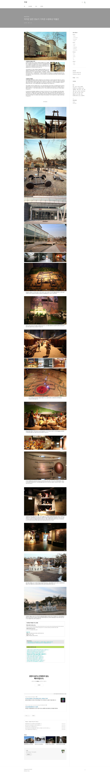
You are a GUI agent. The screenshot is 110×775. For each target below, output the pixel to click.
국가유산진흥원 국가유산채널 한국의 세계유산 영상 (36, 698)
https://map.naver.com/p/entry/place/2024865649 (35, 705)
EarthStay (75, 48)
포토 (81, 94)
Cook (74, 64)
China (74, 45)
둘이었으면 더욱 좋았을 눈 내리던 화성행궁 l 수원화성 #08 (36, 653)
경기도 (80, 89)
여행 (77, 89)
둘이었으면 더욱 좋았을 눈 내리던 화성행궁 (32, 725)
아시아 (79, 86)
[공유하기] (28, 716)
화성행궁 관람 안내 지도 (47, 642)
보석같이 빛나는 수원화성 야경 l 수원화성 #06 (34, 655)
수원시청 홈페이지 (30, 641)
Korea (26, 721)
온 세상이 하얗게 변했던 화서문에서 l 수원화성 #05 (35, 656)
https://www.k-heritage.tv (30, 696)
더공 (25, 2)
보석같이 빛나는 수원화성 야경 (30, 726)
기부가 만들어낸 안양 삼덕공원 (30, 729)
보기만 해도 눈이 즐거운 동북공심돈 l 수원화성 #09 (35, 652)
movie (79, 95)
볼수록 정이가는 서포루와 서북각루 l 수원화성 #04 (35, 657)
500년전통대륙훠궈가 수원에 (31, 706)
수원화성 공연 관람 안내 (31, 642)
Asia (77, 88)
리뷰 (36, 6)
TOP (85, 770)
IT (73, 58)
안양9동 (81, 86)
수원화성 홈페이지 (36, 641)
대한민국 (74, 94)
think (74, 63)
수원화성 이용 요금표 (50, 641)
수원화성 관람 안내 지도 (39, 642)
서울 (73, 91)
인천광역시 (83, 95)
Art (73, 53)
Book (74, 55)
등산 (73, 86)
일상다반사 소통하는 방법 (77, 72)
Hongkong (75, 47)
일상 (79, 92)
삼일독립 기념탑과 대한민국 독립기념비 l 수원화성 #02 (35, 660)
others (74, 61)
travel (83, 88)
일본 (75, 92)
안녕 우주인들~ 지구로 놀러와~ (31, 752)
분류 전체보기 (75, 32)
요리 (73, 92)
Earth (74, 42)
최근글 (74, 77)
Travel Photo (83, 91)
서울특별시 (74, 89)
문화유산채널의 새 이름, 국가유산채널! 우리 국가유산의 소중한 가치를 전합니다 (40, 700)
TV (73, 59)
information (75, 50)
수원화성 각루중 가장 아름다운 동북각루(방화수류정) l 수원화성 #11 (37, 649)
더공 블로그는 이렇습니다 (77, 74)
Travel (30, 721)
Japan (74, 44)
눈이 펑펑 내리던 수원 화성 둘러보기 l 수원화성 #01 (35, 661)
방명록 (41, 6)
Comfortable (75, 37)
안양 (84, 89)
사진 (82, 89)
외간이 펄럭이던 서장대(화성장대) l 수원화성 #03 (34, 659)
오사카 (82, 92)
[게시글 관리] (29, 716)
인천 (77, 92)
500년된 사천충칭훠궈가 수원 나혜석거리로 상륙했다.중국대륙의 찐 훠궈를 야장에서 (41, 708)
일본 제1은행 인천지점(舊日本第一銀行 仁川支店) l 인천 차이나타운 (37, 728)
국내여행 (30, 6)
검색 (82, 2)
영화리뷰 (79, 88)
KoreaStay (75, 39)
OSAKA (79, 91)
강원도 (79, 94)
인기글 (77, 77)
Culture (74, 40)
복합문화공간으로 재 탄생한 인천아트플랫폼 (32, 723)
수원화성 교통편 (43, 641)
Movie (74, 56)
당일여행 (74, 95)
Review (74, 52)
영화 (77, 95)
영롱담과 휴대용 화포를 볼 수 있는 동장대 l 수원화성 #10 (36, 650)
